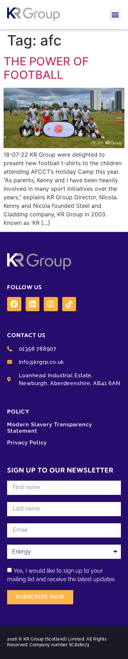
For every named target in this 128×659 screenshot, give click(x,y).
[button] (115, 15)
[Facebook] (14, 304)
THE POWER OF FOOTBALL (46, 68)
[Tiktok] (69, 304)
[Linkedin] (33, 304)
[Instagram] (51, 304)
